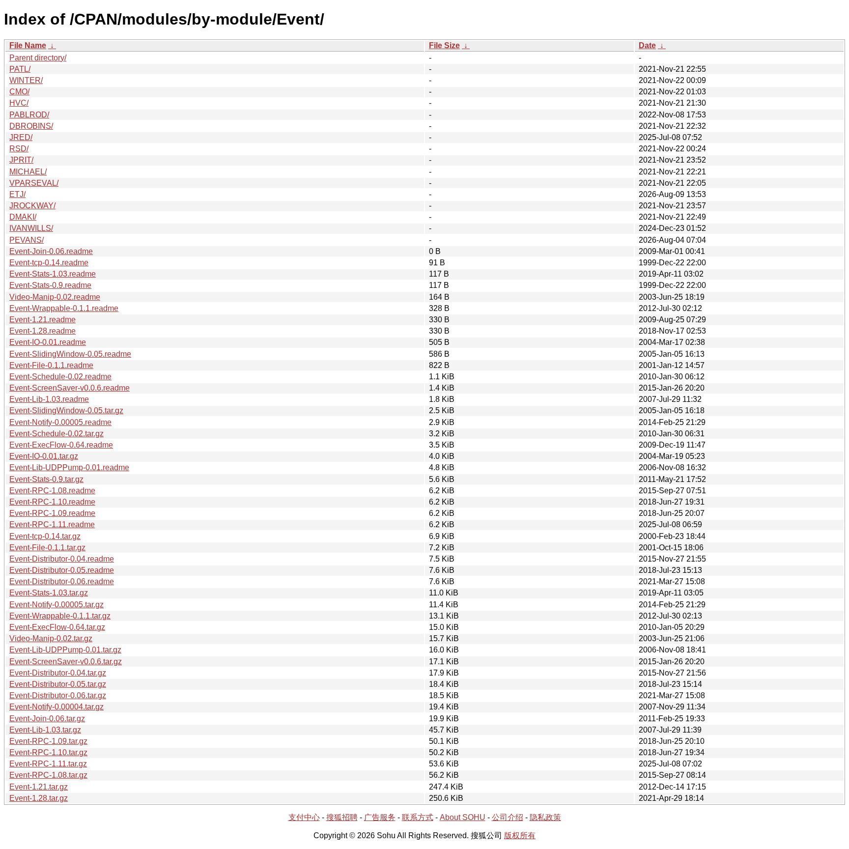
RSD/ (18, 148)
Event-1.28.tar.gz (38, 798)
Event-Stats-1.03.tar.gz (48, 593)
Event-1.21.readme (42, 319)
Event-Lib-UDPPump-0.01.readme (69, 467)
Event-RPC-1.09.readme (52, 513)
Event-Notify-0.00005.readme (60, 422)
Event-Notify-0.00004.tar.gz (56, 707)
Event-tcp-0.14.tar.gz (45, 536)
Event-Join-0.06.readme (51, 251)
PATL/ (19, 69)
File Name (27, 45)
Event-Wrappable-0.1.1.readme (63, 308)
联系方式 (417, 817)
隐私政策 (545, 817)
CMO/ (19, 91)
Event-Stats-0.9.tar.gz (46, 479)
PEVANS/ (26, 240)
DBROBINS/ (31, 126)
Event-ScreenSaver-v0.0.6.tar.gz (65, 661)
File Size (444, 45)
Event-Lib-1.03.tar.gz (45, 730)
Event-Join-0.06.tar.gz (47, 718)
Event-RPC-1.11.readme (52, 524)
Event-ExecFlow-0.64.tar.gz (57, 627)
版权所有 (520, 835)
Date (647, 45)
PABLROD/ (29, 115)
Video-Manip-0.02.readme (54, 297)
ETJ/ (17, 194)
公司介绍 (507, 817)
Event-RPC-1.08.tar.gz (48, 775)
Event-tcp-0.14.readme (48, 262)
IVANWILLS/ (31, 228)
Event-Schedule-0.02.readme (60, 376)
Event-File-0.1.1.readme (51, 365)
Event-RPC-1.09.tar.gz (48, 741)
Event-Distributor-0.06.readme (61, 581)
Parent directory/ (37, 58)
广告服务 (380, 817)
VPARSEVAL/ (33, 183)
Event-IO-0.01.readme (47, 342)
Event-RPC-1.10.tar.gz (48, 752)
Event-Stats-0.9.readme (50, 285)
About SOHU (462, 817)
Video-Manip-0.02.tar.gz (50, 638)
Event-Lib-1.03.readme (49, 399)
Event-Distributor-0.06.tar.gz (57, 695)
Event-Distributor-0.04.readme (61, 559)
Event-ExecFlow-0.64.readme (61, 445)
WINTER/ (26, 80)
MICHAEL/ (28, 172)
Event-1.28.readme (42, 331)
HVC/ (18, 103)
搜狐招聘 (342, 817)
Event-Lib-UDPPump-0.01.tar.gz (65, 650)
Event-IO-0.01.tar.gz (43, 456)
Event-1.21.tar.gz (38, 787)
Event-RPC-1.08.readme (52, 490)
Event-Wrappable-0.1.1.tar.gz (60, 616)
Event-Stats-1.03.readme (52, 274)
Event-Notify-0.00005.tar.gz (56, 604)
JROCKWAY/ (32, 205)
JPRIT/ (21, 160)
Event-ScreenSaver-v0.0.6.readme (69, 388)
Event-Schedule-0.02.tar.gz (56, 433)
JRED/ (20, 137)
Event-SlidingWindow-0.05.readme (70, 354)
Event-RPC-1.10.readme (52, 502)
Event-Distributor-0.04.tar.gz (57, 673)
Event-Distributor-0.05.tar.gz (57, 684)
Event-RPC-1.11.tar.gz (48, 764)
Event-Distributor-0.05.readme (61, 570)
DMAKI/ (22, 217)
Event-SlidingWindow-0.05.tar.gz (66, 410)
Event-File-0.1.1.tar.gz (47, 547)
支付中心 (304, 817)
